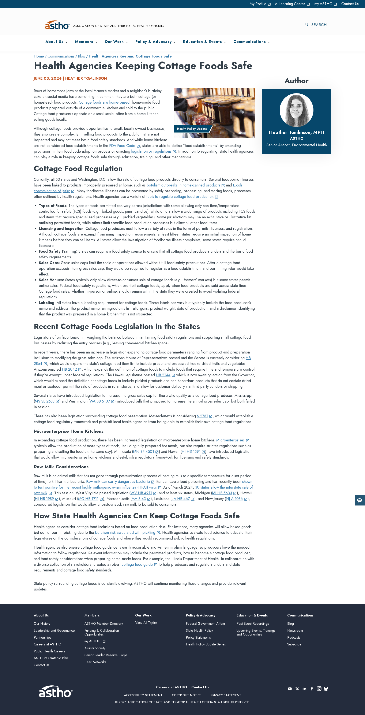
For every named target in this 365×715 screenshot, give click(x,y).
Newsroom (295, 630)
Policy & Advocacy (200, 615)
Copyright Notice (186, 695)
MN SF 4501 (146, 451)
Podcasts (293, 637)
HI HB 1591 (193, 451)
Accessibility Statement (143, 695)
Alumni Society (94, 648)
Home (39, 56)
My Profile (260, 4)
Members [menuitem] (84, 42)
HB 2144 (165, 375)
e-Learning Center (292, 4)
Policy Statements (198, 637)
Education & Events (252, 615)
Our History (42, 623)
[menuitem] (66, 42)
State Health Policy (199, 630)
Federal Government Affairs (206, 623)
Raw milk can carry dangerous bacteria (120, 481)
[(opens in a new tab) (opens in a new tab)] (290, 688)
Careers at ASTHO (47, 644)
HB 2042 (72, 369)
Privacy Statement (226, 695)
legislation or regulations (153, 151)
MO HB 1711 (90, 498)
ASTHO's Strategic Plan (51, 658)
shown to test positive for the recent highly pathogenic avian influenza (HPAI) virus (143, 484)
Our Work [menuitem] (114, 42)
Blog (81, 56)
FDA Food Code (124, 145)
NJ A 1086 (237, 498)
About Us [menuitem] (54, 42)
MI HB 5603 (224, 493)
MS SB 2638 (47, 401)
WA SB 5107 (102, 401)
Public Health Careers (49, 651)
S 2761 (205, 416)
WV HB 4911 (143, 493)
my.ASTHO (325, 4)
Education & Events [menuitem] (202, 42)
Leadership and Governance (54, 630)
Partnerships (42, 637)
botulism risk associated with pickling (127, 532)
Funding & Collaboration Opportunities (101, 632)
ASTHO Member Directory (103, 623)
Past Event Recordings (253, 623)
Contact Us (350, 4)
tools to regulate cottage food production (182, 196)
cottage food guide (140, 564)
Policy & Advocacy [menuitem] (153, 42)
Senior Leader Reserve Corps (105, 655)
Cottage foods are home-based (104, 102)
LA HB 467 (183, 498)
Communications (61, 56)
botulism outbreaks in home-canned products (186, 185)
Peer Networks (95, 662)
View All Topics (146, 622)
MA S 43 (141, 498)
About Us (41, 615)
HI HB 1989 (47, 498)
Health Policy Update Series (206, 644)
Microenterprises (232, 440)
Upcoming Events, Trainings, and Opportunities (256, 632)
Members (92, 615)
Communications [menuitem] (249, 42)
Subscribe (294, 644)
